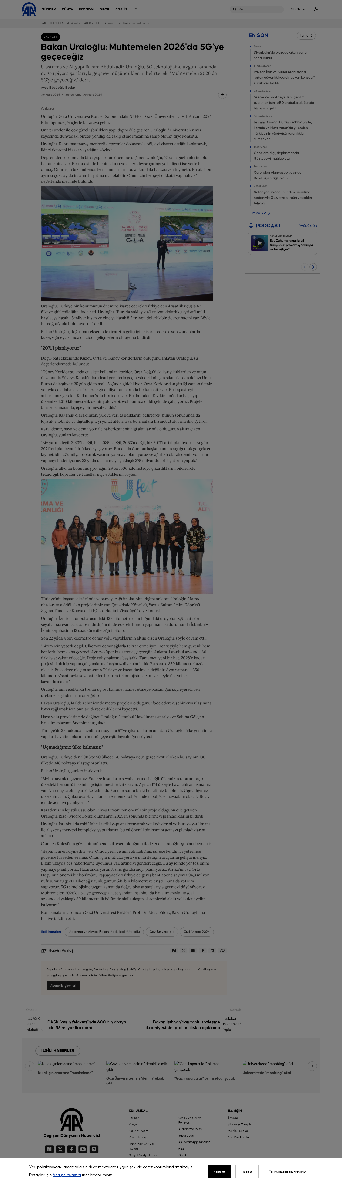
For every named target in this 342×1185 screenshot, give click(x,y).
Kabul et (219, 1171)
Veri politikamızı (67, 1175)
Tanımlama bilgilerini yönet (288, 1171)
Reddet (247, 1171)
